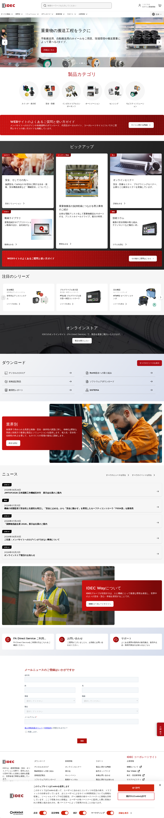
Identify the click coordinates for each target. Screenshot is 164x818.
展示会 (68, 771)
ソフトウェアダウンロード (45, 779)
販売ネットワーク (103, 771)
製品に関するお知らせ (105, 779)
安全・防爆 (50, 103)
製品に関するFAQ (103, 767)
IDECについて (132, 767)
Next (161, 297)
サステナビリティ (134, 779)
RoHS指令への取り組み (44, 771)
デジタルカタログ (41, 767)
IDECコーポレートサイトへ (100, 604)
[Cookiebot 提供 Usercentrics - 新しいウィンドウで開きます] (16, 813)
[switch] (64, 813)
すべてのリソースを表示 (149, 363)
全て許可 (136, 788)
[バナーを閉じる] (160, 785)
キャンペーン (70, 775)
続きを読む (13, 443)
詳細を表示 (124, 813)
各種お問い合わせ (103, 775)
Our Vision (131, 771)
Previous (3, 297)
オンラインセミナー (73, 767)
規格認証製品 (39, 775)
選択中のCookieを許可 (136, 796)
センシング (113, 103)
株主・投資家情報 (134, 775)
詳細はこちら (18, 50)
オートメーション (92, 103)
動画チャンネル (71, 779)
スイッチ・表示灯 (29, 103)
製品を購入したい (82, 340)
